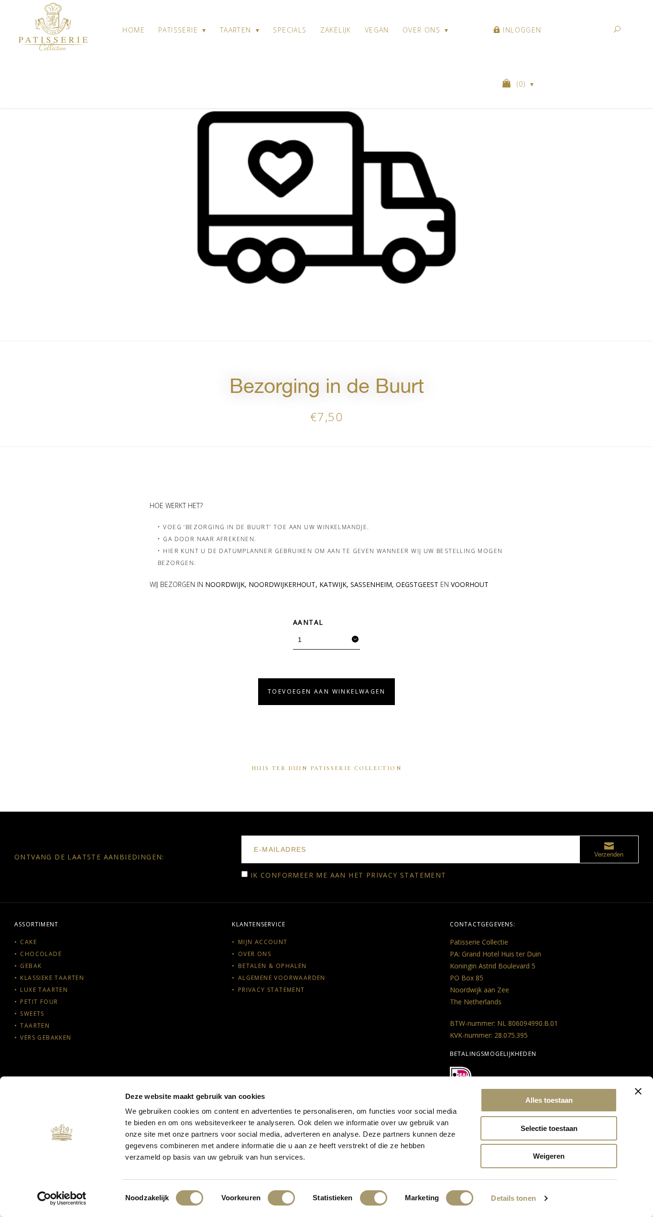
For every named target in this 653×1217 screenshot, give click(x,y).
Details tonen (513, 1198)
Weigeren (549, 1156)
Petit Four (39, 1002)
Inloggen (521, 29)
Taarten (235, 29)
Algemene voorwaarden (282, 978)
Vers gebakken (45, 1037)
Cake (28, 942)
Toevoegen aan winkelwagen (326, 691)
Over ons (421, 29)
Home (133, 29)
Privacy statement (406, 875)
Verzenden (608, 854)
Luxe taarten (44, 990)
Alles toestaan (549, 1100)
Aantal (308, 622)
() (522, 83)
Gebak (31, 966)
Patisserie (178, 29)
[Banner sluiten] (638, 1091)
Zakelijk (335, 29)
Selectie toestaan (549, 1128)
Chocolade (41, 954)
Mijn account (263, 942)
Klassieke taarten (52, 978)
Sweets (32, 1014)
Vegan (377, 29)
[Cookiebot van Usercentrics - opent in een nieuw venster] (62, 1198)
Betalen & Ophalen (272, 966)
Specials (289, 29)
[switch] (281, 1198)
